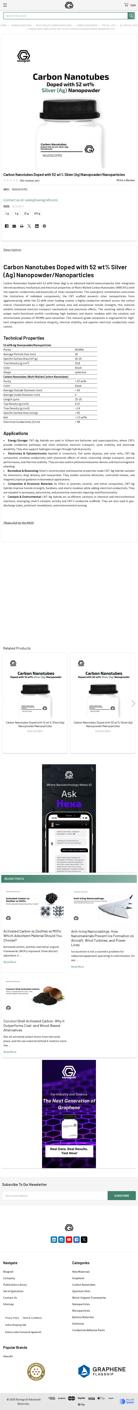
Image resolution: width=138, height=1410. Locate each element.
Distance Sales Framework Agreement (23, 1332)
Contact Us (10, 1297)
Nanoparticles (81, 1304)
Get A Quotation (13, 1291)
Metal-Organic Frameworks (89, 1297)
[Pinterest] (44, 226)
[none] (69, 102)
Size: (13, 206)
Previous (4, 703)
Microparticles (81, 1310)
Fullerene (78, 1323)
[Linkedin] (37, 226)
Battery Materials (83, 1317)
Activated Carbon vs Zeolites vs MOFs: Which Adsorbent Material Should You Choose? (32, 935)
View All (8, 1356)
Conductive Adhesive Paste (88, 1330)
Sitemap (8, 1304)
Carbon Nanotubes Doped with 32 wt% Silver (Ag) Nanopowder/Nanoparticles (103, 724)
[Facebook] (6, 226)
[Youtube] (69, 1239)
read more (9, 962)
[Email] (14, 226)
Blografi (8, 1271)
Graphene (78, 1278)
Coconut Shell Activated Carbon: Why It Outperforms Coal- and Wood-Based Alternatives (34, 1025)
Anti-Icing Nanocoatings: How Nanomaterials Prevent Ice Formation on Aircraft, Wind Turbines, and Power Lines (102, 938)
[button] (36, 1372)
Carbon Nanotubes (83, 1284)
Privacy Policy (12, 1317)
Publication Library (15, 1284)
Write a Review (126, 180)
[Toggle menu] (5, 5)
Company (9, 1278)
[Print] (22, 226)
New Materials (81, 1271)
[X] (29, 226)
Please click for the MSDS (18, 522)
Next (133, 703)
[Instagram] (61, 1239)
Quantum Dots (81, 1291)
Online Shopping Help (15, 1324)
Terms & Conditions (32, 1317)
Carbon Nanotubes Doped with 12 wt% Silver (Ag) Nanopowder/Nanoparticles (35, 724)
